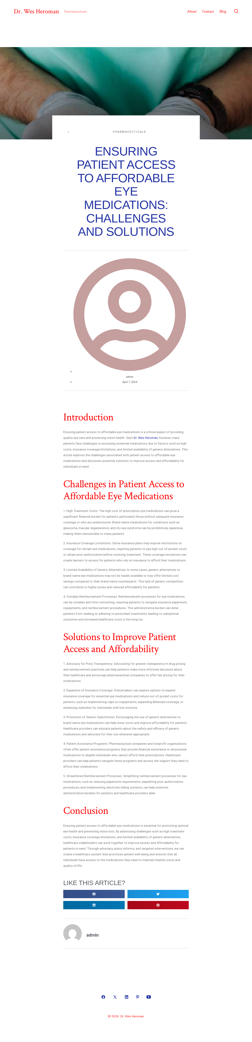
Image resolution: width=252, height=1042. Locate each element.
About (191, 11)
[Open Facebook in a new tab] (103, 997)
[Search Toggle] (236, 11)
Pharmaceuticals (129, 131)
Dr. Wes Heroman (146, 438)
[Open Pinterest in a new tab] (137, 997)
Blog (223, 11)
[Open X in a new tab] (115, 997)
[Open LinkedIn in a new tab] (126, 997)
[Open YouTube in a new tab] (149, 997)
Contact (208, 11)
